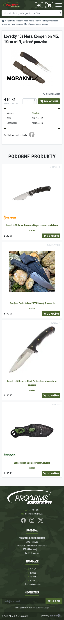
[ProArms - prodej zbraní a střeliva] (3, 20)
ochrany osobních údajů (39, 607)
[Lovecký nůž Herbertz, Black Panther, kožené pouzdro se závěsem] (32, 349)
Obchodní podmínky (33, 583)
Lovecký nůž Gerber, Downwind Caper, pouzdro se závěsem (32, 225)
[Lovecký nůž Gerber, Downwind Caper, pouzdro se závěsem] (32, 194)
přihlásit (54, 601)
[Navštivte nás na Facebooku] (31, 135)
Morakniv (36, 112)
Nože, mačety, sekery (31, 20)
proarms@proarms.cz (34, 513)
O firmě (33, 569)
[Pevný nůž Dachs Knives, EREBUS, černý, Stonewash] (32, 272)
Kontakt (33, 580)
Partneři (33, 576)
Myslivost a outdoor (14, 20)
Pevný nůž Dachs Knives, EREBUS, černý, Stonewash (32, 303)
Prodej (33, 572)
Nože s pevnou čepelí (50, 20)
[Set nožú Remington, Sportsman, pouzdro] (32, 431)
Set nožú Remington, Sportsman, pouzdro (32, 462)
